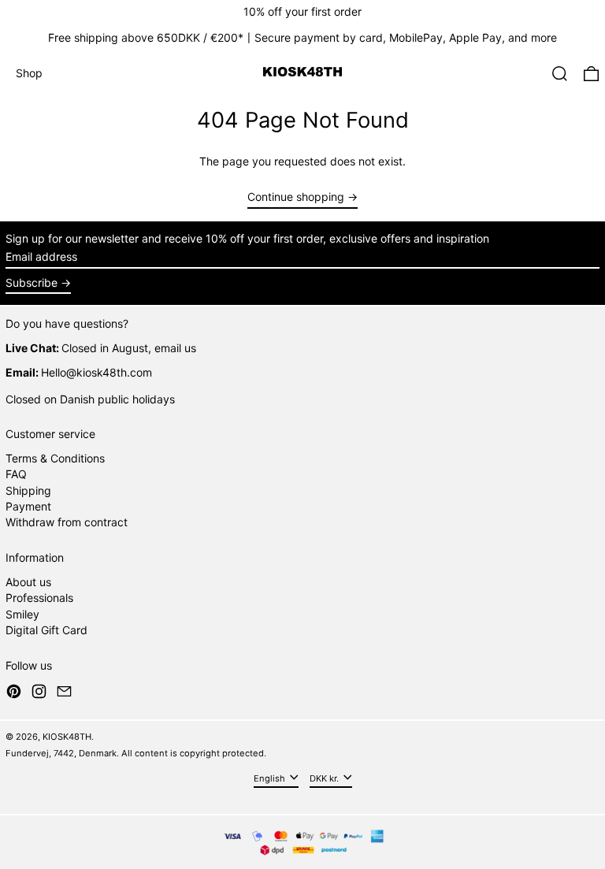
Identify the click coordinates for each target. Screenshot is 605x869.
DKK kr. (325, 777)
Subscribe (32, 282)
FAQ (16, 474)
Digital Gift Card (46, 630)
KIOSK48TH (67, 736)
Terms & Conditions (55, 458)
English (271, 777)
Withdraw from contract (67, 522)
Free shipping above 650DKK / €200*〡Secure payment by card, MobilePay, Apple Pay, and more (302, 37)
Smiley (22, 614)
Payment (28, 506)
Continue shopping (295, 197)
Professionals (39, 597)
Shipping (28, 490)
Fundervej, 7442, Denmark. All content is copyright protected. (136, 753)
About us (28, 582)
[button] (559, 73)
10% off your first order (302, 11)
